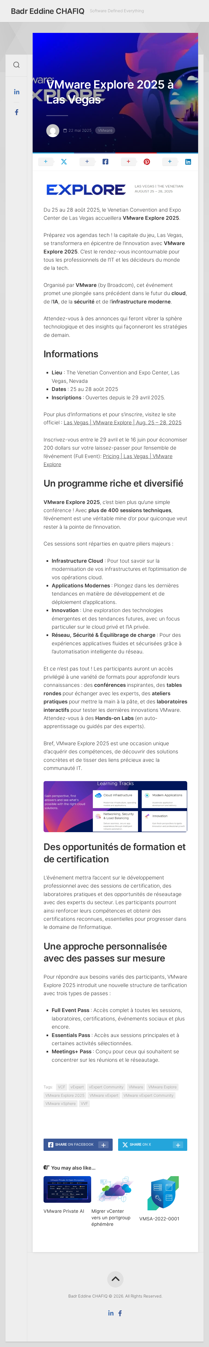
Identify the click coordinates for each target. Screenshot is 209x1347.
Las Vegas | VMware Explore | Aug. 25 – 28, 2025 (123, 422)
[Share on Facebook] (94, 161)
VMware (105, 130)
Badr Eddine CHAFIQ (47, 11)
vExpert (77, 1087)
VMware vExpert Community (149, 1095)
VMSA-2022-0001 (159, 1218)
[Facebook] (16, 112)
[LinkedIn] (16, 92)
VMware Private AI (64, 1211)
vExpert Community (106, 1087)
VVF (84, 1103)
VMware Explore (162, 1087)
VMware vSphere (60, 1103)
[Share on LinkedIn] (177, 161)
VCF (61, 1087)
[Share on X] (53, 161)
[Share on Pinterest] (136, 161)
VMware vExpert (104, 1095)
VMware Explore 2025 (64, 1095)
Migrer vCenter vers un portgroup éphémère (110, 1217)
